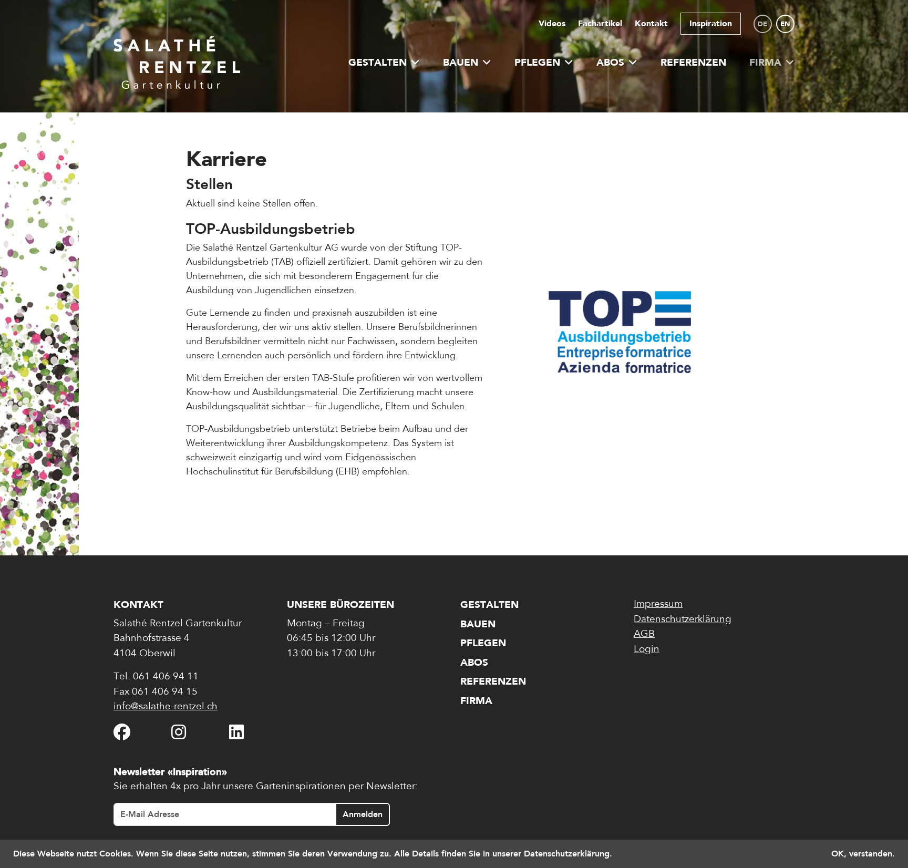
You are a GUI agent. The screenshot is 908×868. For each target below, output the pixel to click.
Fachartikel (600, 23)
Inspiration (710, 23)
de (762, 24)
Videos (552, 23)
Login (646, 650)
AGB (644, 634)
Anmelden (363, 814)
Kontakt (651, 23)
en (785, 24)
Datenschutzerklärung (682, 620)
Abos (610, 62)
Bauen (460, 62)
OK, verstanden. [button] (863, 854)
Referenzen (693, 62)
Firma (765, 62)
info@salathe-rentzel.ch (165, 707)
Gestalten (377, 62)
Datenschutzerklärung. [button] (568, 854)
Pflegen (537, 62)
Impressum (658, 604)
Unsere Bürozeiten (340, 604)
